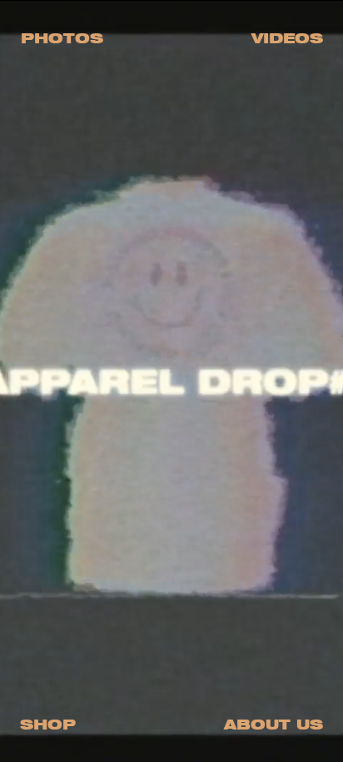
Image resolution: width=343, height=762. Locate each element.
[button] (62, 38)
